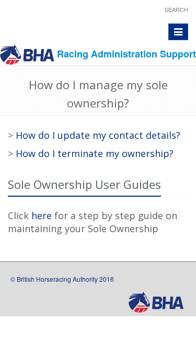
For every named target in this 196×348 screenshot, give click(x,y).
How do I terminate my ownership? (95, 153)
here (41, 215)
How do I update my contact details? (98, 135)
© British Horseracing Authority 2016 (62, 278)
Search (176, 9)
